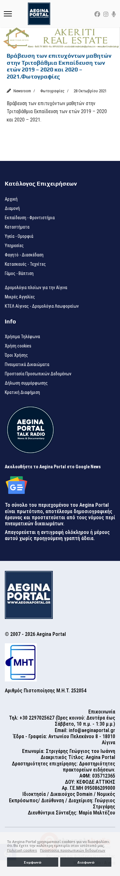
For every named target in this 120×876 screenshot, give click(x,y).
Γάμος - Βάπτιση (19, 273)
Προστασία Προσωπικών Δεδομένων (38, 373)
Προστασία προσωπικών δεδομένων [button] (72, 850)
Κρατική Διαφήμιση (22, 392)
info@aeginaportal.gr (92, 730)
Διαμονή (12, 208)
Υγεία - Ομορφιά (19, 236)
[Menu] (8, 14)
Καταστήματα (17, 227)
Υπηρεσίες (14, 245)
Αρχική (11, 199)
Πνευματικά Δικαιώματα (27, 364)
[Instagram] (105, 14)
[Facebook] (97, 14)
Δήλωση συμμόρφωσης (26, 383)
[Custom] (114, 14)
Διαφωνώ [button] (85, 862)
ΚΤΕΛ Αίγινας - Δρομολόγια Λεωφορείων (42, 306)
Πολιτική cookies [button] (22, 850)
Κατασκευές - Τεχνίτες (25, 264)
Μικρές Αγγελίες (20, 297)
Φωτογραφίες (52, 90)
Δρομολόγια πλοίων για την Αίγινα (36, 287)
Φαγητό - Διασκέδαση (24, 255)
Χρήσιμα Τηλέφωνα (22, 336)
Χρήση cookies (18, 346)
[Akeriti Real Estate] (60, 38)
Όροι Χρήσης (16, 355)
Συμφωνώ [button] (32, 862)
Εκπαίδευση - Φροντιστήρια (30, 217)
